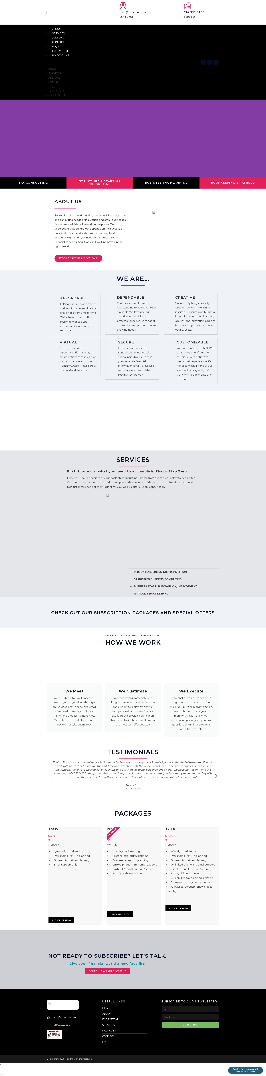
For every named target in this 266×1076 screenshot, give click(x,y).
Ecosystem (56, 91)
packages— (86, 482)
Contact (54, 82)
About (53, 68)
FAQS (51, 86)
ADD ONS (54, 77)
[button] (121, 62)
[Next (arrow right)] (4, 1074)
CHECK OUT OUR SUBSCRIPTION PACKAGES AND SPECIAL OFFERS (133, 612)
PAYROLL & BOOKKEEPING (151, 593)
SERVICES (54, 73)
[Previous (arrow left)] (1, 1074)
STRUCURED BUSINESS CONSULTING (158, 579)
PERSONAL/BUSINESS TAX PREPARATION (160, 572)
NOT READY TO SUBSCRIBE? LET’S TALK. (107, 956)
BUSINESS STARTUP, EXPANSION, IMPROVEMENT (165, 586)
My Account (60, 55)
